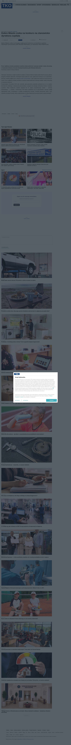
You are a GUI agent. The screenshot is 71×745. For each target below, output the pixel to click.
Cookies (21, 397)
